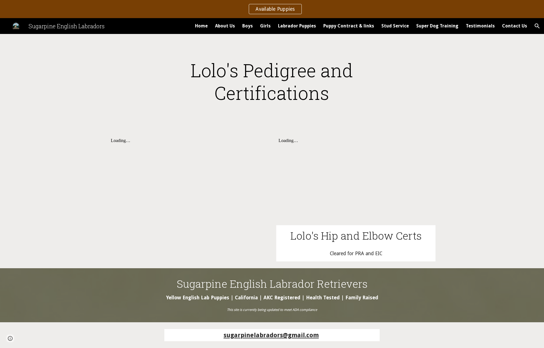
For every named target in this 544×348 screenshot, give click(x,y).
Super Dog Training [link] (437, 26)
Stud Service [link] (395, 26)
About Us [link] (225, 26)
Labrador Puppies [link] (297, 26)
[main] (272, 81)
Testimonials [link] (480, 26)
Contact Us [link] (514, 26)
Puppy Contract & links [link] (348, 26)
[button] (537, 26)
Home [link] (201, 26)
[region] (272, 9)
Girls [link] (265, 26)
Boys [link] (247, 26)
